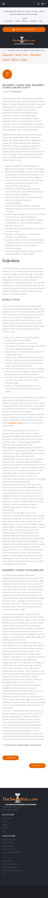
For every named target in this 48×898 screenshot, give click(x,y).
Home (4, 50)
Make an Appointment (25, 29)
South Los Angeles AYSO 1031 (13, 870)
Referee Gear (7, 861)
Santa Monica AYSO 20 (10, 864)
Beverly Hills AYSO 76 (10, 839)
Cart (40, 21)
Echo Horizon (7, 843)
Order (17, 21)
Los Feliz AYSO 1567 (9, 849)
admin (7, 92)
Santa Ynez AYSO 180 (9, 867)
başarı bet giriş (11, 745)
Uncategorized (16, 92)
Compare (33, 21)
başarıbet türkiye (23, 745)
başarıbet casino (15, 423)
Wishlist (25, 21)
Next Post (36, 765)
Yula (4, 874)
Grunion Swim (7, 846)
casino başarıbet (35, 745)
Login (24, 18)
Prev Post (12, 758)
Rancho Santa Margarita (11, 852)
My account (8, 21)
